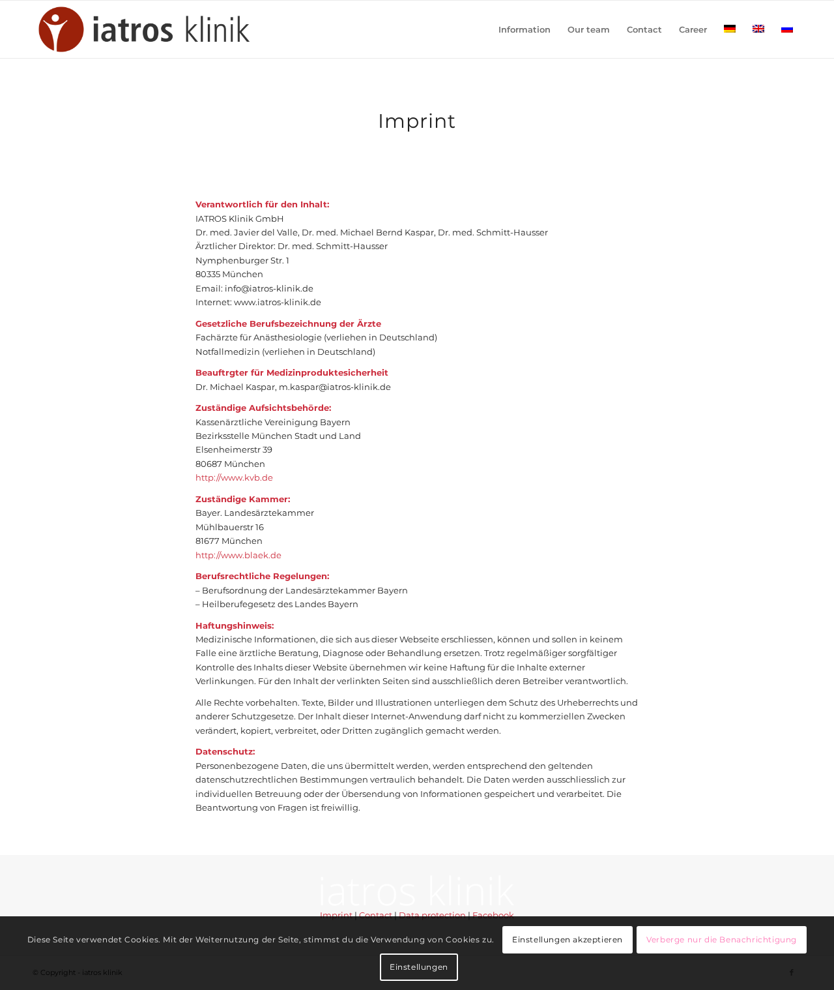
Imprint (336, 915)
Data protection (432, 915)
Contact (375, 915)
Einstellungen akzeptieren (567, 939)
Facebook (493, 915)
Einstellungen (419, 967)
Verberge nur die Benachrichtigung (721, 939)
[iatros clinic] (147, 29)
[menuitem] (524, 29)
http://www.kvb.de (234, 477)
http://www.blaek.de (238, 555)
